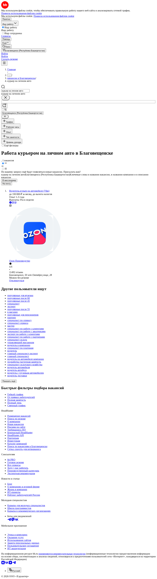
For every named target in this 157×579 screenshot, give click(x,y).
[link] (6, 46)
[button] (4, 53)
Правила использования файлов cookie (54, 16)
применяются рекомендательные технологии (62, 553)
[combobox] (15, 90)
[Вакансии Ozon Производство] (81, 233)
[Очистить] (5, 97)
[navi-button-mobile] (4, 63)
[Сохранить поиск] (4, 105)
